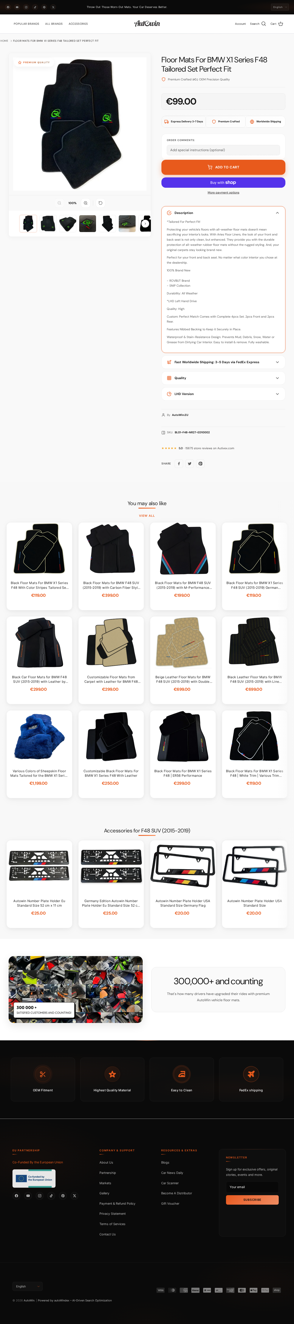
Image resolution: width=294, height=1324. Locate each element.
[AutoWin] (147, 24)
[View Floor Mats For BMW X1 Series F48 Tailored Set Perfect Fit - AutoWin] (28, 223)
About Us (106, 1162)
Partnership (107, 1173)
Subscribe (252, 1199)
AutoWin (29, 1300)
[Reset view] (100, 203)
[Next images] (145, 224)
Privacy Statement (112, 1213)
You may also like (147, 503)
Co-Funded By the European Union (37, 1162)
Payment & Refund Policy (117, 1203)
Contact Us (107, 1234)
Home (4, 41)
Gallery (104, 1193)
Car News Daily (172, 1173)
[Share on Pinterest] (200, 463)
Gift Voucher (170, 1203)
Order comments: (181, 140)
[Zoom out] (59, 203)
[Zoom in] (85, 203)
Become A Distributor (176, 1193)
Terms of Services (112, 1224)
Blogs (165, 1162)
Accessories (78, 24)
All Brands (54, 24)
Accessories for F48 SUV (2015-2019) (147, 830)
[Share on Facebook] (179, 463)
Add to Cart (227, 167)
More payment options (223, 192)
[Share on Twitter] (189, 463)
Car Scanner (170, 1183)
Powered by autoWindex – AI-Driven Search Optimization (75, 1300)
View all (147, 515)
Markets (105, 1183)
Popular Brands (26, 24)
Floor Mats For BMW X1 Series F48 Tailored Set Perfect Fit (56, 41)
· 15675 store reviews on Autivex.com (206, 448)
